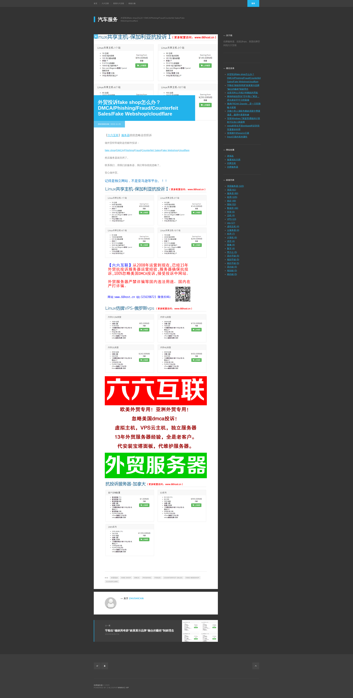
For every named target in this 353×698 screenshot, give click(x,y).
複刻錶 (232, 270)
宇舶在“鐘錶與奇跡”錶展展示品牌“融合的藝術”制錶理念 (139, 630)
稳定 (231, 201)
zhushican (103, 124)
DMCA (120, 150)
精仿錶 (232, 274)
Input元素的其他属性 (237, 137)
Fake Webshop (169, 150)
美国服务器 (235, 186)
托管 (231, 212)
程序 (231, 234)
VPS (231, 219)
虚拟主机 (233, 226)
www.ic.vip (123, 688)
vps (231, 223)
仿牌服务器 (232, 167)
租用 (232, 197)
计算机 (232, 237)
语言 (231, 241)
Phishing (129, 150)
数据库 (232, 208)
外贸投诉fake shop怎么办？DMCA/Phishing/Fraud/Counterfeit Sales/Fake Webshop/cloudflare (244, 78)
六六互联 (105, 3)
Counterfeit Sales (151, 150)
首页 (95, 3)
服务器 (125, 135)
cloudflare (184, 150)
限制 (231, 204)
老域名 (230, 156)
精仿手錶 (233, 263)
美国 (231, 190)
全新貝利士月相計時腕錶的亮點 (242, 93)
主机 (231, 215)
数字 (231, 248)
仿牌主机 (231, 163)
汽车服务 (108, 19)
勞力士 (232, 252)
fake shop (110, 150)
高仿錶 (232, 267)
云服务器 (233, 230)
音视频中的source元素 (238, 133)
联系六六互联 (118, 3)
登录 (253, 3)
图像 (231, 245)
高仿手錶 (233, 256)
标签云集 (132, 3)
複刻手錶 (233, 259)
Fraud (137, 150)
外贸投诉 (114, 578)
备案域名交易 (233, 159)
